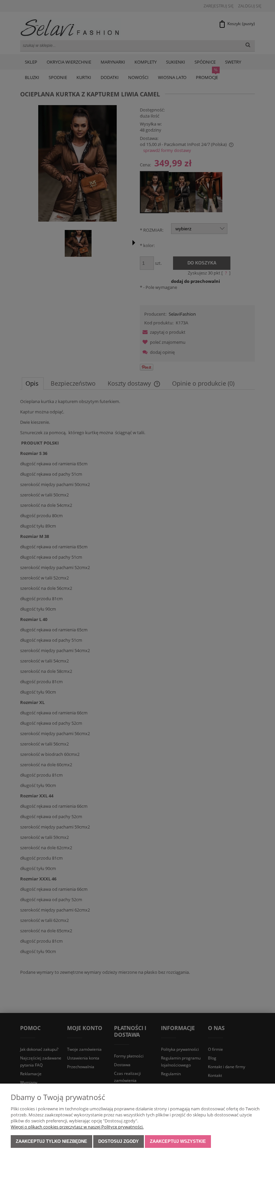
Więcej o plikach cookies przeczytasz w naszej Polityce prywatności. (77, 1127)
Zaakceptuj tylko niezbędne (51, 1141)
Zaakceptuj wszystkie (178, 1141)
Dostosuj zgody (118, 1141)
